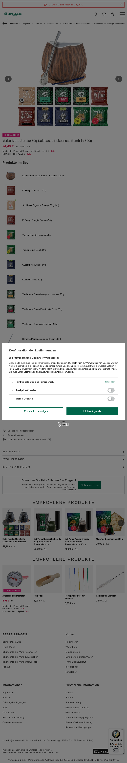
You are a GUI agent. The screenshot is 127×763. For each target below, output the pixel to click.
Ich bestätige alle (92, 411)
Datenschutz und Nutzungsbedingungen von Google (48, 372)
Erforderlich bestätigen (36, 411)
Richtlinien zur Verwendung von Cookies (91, 363)
